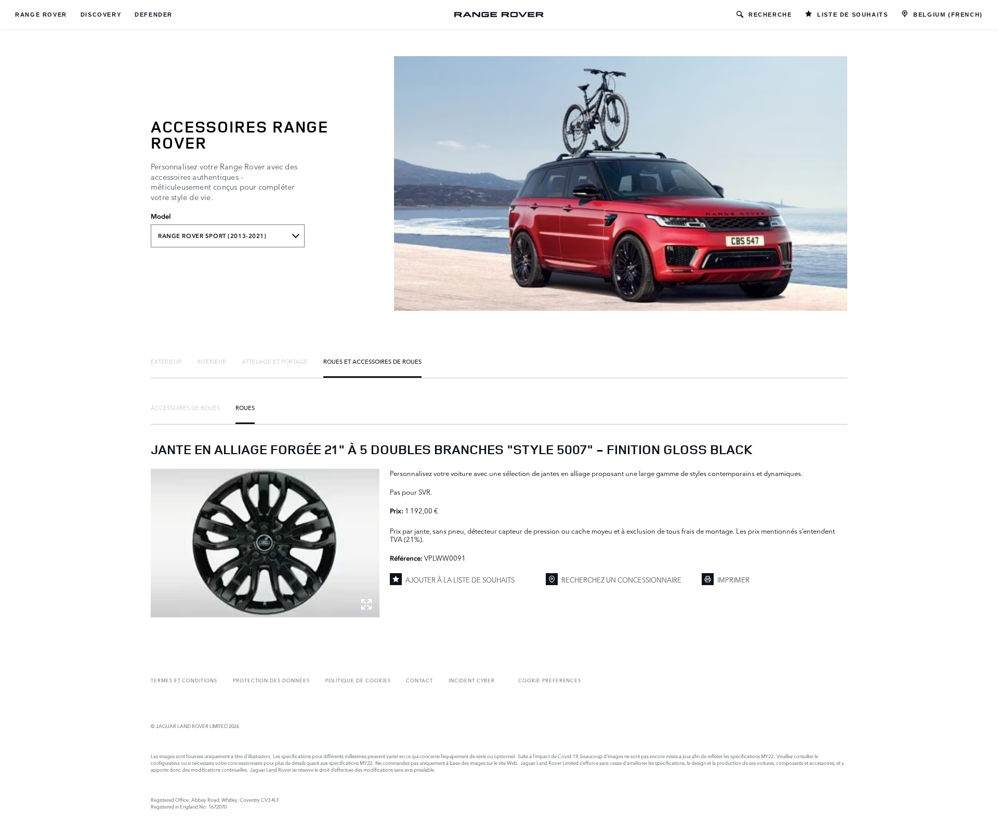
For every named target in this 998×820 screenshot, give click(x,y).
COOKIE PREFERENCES (549, 680)
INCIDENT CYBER (472, 680)
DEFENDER (154, 14)
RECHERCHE (770, 14)
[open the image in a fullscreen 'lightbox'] (265, 543)
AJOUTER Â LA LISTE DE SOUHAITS (460, 579)
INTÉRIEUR (211, 361)
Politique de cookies (358, 680)
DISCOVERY (101, 14)
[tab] (166, 361)
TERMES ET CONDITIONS (184, 680)
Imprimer (733, 579)
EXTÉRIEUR (166, 361)
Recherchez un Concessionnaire (621, 579)
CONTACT (419, 680)
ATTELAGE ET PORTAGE (275, 361)
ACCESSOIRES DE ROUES (185, 407)
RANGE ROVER (41, 14)
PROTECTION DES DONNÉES (271, 680)
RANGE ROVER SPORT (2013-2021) (212, 236)
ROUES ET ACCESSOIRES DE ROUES (372, 361)
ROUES (245, 407)
